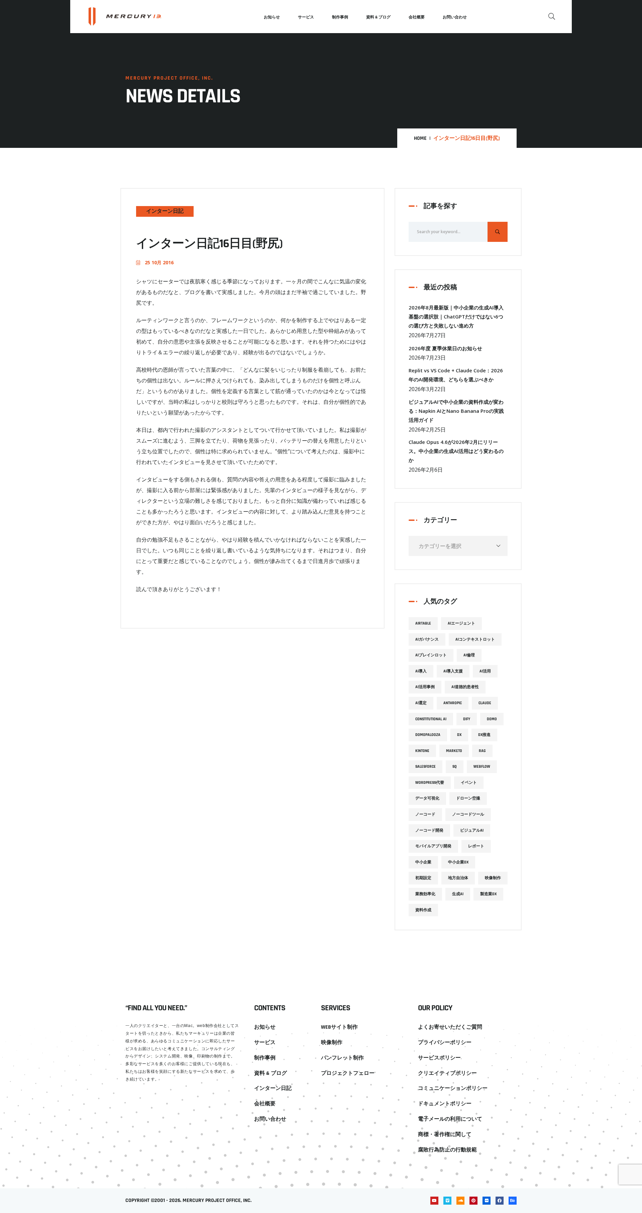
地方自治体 (458, 877)
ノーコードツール (468, 814)
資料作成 (423, 910)
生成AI (457, 894)
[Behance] (513, 1201)
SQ (454, 766)
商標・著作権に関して (444, 1134)
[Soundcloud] (460, 1201)
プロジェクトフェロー (347, 1073)
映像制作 (493, 877)
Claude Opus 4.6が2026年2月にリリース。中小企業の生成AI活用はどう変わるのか (456, 451)
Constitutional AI (430, 719)
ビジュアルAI (472, 830)
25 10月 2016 (158, 262)
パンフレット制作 (342, 1057)
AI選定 (421, 703)
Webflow (481, 766)
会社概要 (417, 17)
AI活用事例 (425, 686)
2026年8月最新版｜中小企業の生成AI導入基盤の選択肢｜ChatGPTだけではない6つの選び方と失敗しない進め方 (456, 316)
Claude (484, 703)
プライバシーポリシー (444, 1042)
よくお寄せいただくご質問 (450, 1027)
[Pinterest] (473, 1201)
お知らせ (272, 17)
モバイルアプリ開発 (433, 846)
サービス (306, 17)
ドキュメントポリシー (444, 1103)
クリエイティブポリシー (447, 1073)
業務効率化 (425, 894)
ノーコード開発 (429, 830)
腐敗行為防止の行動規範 (447, 1149)
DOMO (492, 719)
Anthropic (452, 703)
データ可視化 (427, 798)
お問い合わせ (455, 17)
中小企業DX (458, 862)
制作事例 (340, 17)
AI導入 (421, 671)
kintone (422, 750)
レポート (476, 846)
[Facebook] (500, 1201)
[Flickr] (487, 1201)
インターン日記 (165, 211)
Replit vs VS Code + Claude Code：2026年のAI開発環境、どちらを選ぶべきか (456, 375)
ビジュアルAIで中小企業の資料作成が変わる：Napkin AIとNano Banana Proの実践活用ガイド (456, 410)
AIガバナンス (427, 639)
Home (420, 138)
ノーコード (425, 814)
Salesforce (425, 766)
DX (459, 734)
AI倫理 (469, 655)
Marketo (454, 750)
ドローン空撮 (468, 798)
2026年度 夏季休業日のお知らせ (445, 348)
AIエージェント (461, 623)
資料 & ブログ (378, 17)
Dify (466, 719)
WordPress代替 (429, 782)
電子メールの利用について (450, 1119)
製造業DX (488, 894)
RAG (482, 750)
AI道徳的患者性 (465, 686)
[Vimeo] (447, 1201)
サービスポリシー (439, 1057)
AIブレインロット (431, 655)
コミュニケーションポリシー (453, 1088)
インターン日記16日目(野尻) (209, 244)
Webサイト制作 (339, 1027)
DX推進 (484, 734)
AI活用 (485, 671)
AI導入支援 (453, 671)
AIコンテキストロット (475, 639)
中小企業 (423, 862)
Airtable (423, 623)
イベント (469, 782)
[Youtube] (434, 1201)
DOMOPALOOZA (427, 734)
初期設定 (423, 877)
